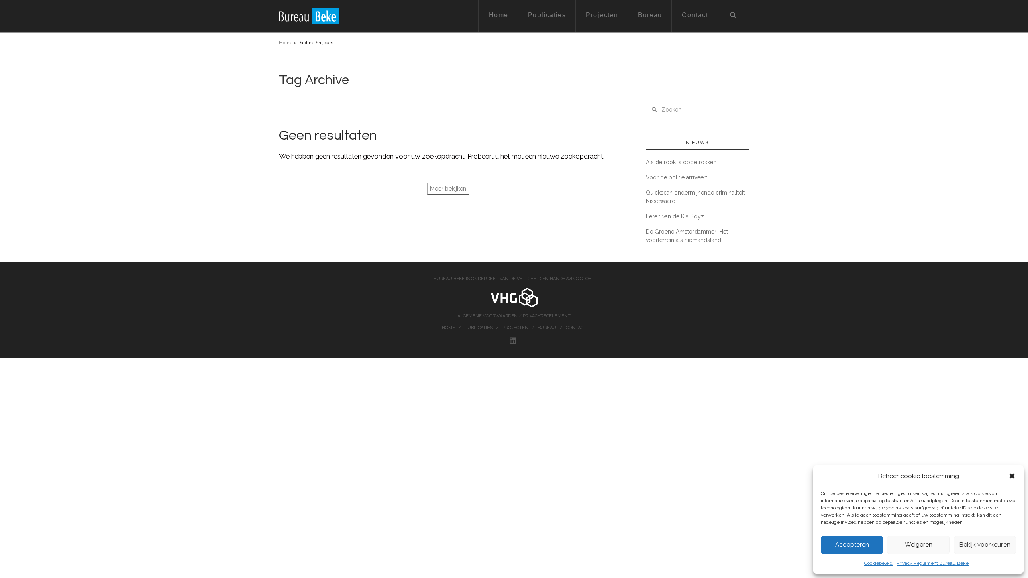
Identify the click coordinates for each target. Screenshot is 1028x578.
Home (285, 42)
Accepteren (852, 544)
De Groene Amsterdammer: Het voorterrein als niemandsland (687, 235)
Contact (576, 327)
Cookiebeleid (878, 563)
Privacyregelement (547, 316)
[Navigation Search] (733, 16)
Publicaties (479, 327)
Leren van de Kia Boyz (675, 216)
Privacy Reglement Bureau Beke (933, 563)
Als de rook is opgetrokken (681, 162)
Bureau (547, 327)
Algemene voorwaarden (488, 316)
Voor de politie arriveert (676, 177)
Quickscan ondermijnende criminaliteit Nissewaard (695, 196)
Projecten (515, 327)
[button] (1012, 476)
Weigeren (918, 544)
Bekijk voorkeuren (984, 544)
